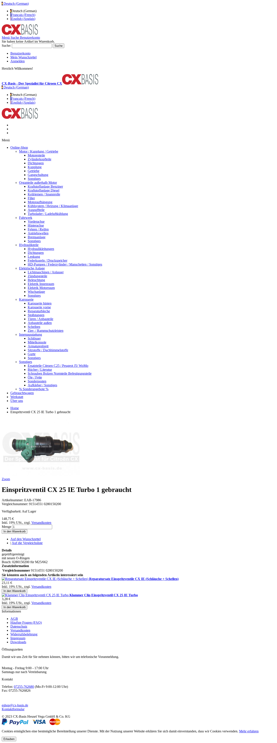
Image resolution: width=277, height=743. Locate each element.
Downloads (18, 642)
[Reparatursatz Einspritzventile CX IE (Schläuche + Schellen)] (45, 579)
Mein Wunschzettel (23, 57)
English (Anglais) (23, 19)
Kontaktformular (13, 709)
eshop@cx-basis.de (15, 705)
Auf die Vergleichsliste (27, 543)
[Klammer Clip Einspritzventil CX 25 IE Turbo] (35, 595)
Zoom (6, 479)
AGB (14, 619)
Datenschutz (18, 626)
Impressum (17, 638)
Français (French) (23, 15)
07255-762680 (24, 686)
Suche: (6, 45)
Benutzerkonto (20, 53)
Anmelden (17, 61)
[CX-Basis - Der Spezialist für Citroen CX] (20, 33)
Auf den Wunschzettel (25, 539)
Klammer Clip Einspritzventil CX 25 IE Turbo (103, 595)
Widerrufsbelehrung (23, 634)
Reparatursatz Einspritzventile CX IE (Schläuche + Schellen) (134, 579)
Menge (6, 527)
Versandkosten (41, 522)
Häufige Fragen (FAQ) (26, 622)
